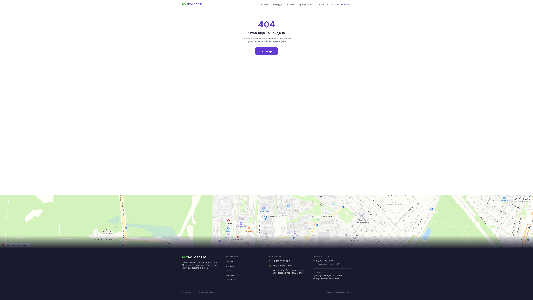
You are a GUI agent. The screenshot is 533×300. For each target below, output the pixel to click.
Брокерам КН (305, 4)
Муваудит (278, 4)
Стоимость (322, 4)
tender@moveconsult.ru (331, 279)
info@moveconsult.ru (282, 265)
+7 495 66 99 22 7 (341, 4)
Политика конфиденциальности (338, 292)
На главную (266, 51)
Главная (264, 4)
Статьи (291, 4)
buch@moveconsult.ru (333, 276)
